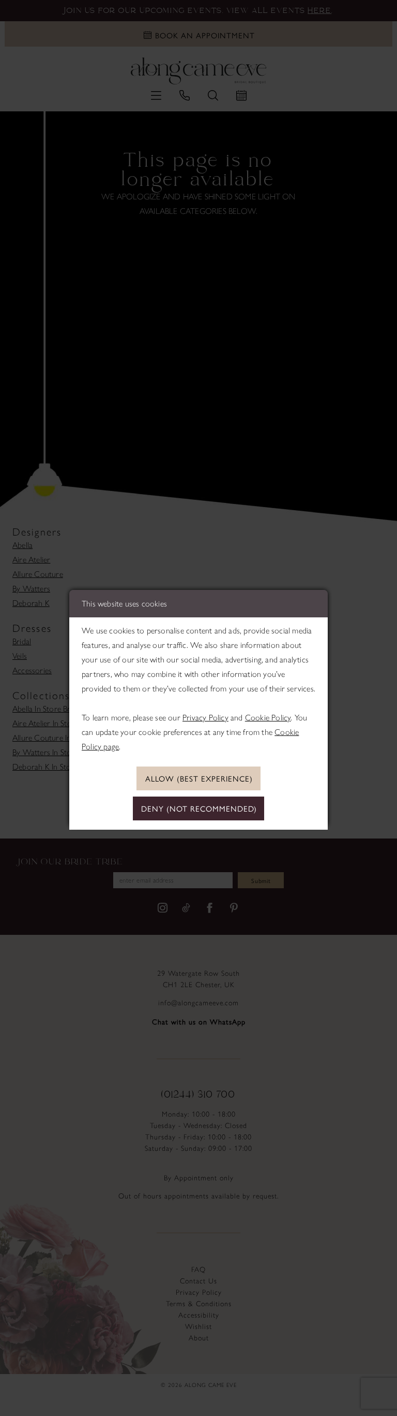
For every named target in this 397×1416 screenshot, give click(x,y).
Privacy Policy (205, 718)
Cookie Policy (268, 718)
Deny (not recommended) (199, 808)
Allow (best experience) (199, 778)
